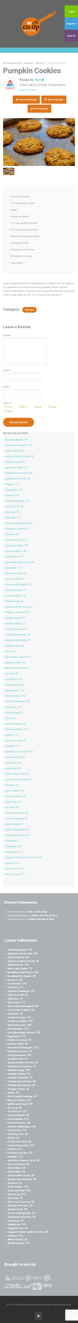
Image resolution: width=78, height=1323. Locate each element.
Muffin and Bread (16, 668)
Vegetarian (13, 846)
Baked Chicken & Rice (44, 915)
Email (6, 386)
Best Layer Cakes (16, 467)
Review (7, 335)
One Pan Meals (14, 684)
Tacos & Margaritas (17, 829)
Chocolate (13, 517)
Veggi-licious (14, 852)
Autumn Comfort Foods (19, 456)
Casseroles (13, 489)
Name (6, 370)
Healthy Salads (15, 623)
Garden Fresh (14, 601)
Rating (7, 403)
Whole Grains (14, 868)
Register (71, 23)
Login (71, 11)
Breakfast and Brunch (19, 473)
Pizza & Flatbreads (17, 701)
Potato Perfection (16, 729)
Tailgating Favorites (17, 835)
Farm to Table (14, 579)
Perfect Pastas (15, 696)
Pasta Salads (14, 690)
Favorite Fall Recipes (18, 584)
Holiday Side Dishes (17, 640)
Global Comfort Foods (19, 607)
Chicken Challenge (17, 500)
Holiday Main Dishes (17, 634)
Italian (10, 651)
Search (71, 35)
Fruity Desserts (15, 595)
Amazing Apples (16, 439)
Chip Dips (12, 512)
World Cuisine (15, 874)
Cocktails (12, 534)
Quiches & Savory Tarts (19, 751)
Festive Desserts (15, 590)
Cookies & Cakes (16, 545)
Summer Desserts (16, 818)
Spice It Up (13, 801)
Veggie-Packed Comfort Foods (23, 857)
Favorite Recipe (28, 99)
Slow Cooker (14, 790)
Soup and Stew (15, 796)
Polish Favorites (15, 723)
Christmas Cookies (17, 528)
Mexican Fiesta (15, 662)
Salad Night (13, 768)
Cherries (12, 495)
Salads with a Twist (17, 773)
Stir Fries (11, 807)
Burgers (12, 484)
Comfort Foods (15, 540)
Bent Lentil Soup (37, 911)
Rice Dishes (13, 762)
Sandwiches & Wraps (18, 779)
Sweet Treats (14, 824)
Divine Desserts (16, 551)
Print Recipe (40, 108)
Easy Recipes (14, 556)
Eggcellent (13, 567)
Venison (12, 863)
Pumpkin (12, 746)
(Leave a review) (27, 89)
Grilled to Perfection (17, 612)
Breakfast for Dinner (17, 478)
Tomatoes (12, 840)
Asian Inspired (14, 450)
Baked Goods (15, 462)
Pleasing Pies (14, 712)
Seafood (11, 785)
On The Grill (13, 679)
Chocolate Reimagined (19, 523)
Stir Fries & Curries (16, 813)
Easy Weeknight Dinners (19, 562)
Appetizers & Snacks (18, 445)
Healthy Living (15, 618)
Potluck (11, 735)
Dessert (29, 309)
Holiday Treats (14, 645)
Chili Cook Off (14, 506)
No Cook (11, 673)
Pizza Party (13, 707)
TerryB (39, 80)
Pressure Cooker (15, 740)
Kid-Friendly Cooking (18, 657)
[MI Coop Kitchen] (39, 23)
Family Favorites (15, 573)
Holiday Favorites (16, 629)
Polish (10, 718)
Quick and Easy (15, 757)
